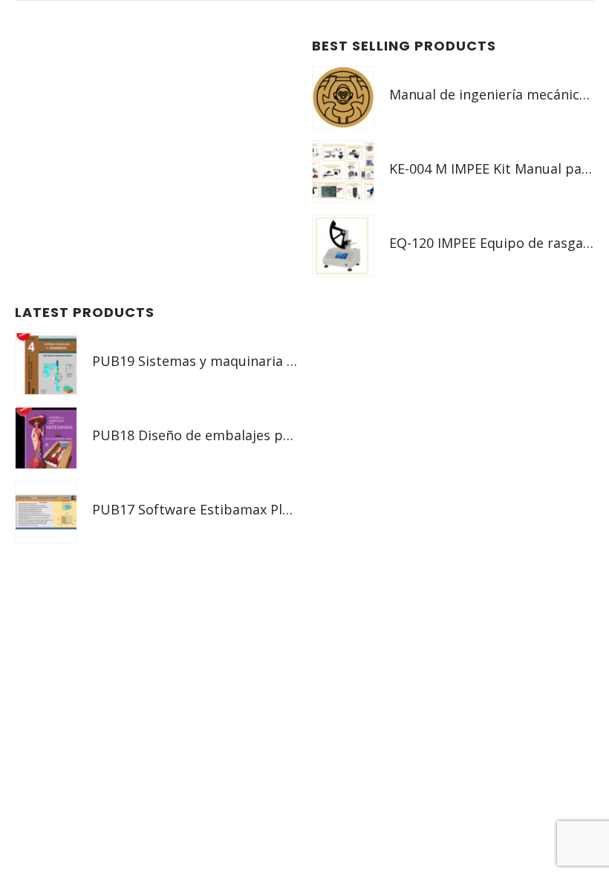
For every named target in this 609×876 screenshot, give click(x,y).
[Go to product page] (343, 97)
